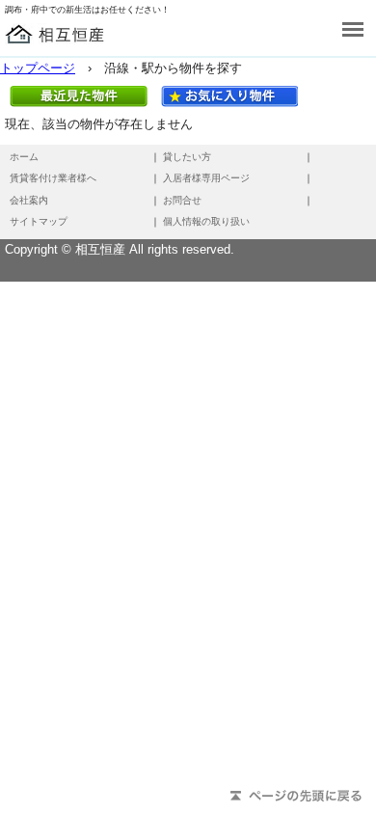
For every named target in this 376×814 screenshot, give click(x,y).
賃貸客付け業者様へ (53, 178)
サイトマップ (38, 221)
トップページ (37, 68)
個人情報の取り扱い (206, 221)
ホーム (24, 156)
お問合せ (182, 200)
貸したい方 (187, 156)
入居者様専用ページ (206, 178)
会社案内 (29, 200)
